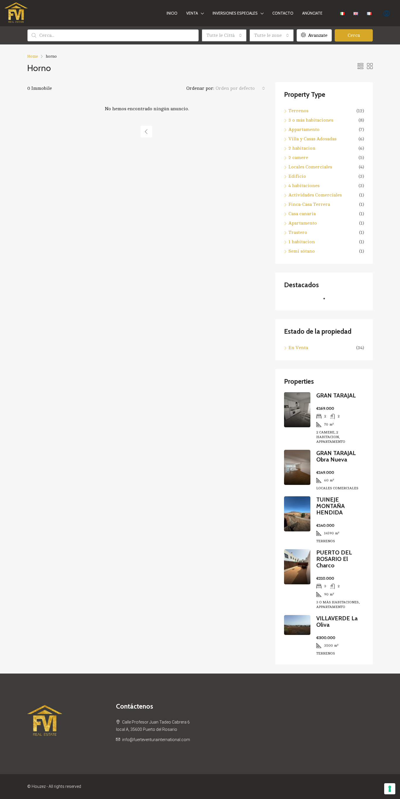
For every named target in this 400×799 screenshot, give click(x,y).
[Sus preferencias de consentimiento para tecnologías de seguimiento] (389, 788)
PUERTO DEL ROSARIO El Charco (334, 559)
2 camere (298, 157)
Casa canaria (302, 213)
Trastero (297, 232)
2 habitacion (301, 148)
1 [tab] (327, 301)
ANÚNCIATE (312, 13)
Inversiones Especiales (235, 13)
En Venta (298, 347)
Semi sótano (301, 251)
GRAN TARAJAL (336, 395)
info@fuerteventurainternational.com (156, 739)
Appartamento (303, 129)
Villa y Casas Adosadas (312, 139)
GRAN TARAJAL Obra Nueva (336, 456)
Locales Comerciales (310, 167)
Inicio (172, 13)
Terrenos (298, 110)
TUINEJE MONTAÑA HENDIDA (330, 506)
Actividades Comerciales (315, 195)
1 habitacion (301, 241)
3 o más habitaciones (310, 120)
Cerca (354, 35)
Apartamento (302, 223)
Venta (192, 13)
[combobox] (224, 35)
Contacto (282, 13)
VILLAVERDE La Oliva (337, 621)
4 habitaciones (303, 185)
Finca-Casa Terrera (309, 204)
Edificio (297, 176)
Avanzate (317, 35)
